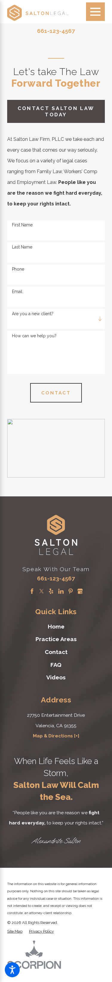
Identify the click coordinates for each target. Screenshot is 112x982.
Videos (56, 677)
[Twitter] (41, 591)
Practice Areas (56, 639)
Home (56, 626)
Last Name (22, 247)
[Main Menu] (95, 11)
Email (17, 291)
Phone (18, 269)
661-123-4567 (56, 31)
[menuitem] (56, 626)
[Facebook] (32, 591)
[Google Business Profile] (80, 591)
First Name (22, 224)
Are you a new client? (32, 313)
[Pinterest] (70, 591)
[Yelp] (51, 591)
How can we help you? (34, 335)
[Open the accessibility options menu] (12, 969)
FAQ (56, 664)
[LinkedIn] (61, 591)
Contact (56, 652)
